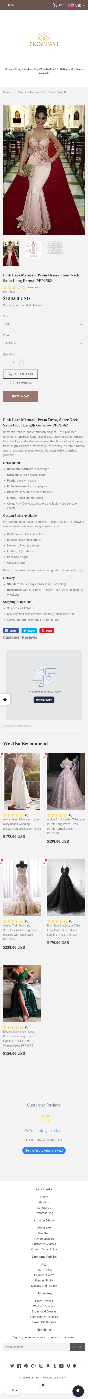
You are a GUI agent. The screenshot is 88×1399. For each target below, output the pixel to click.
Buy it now (20, 396)
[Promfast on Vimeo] (68, 1366)
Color (6, 335)
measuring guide (47, 570)
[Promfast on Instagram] (41, 1366)
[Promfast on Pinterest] (26, 1366)
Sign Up (77, 1347)
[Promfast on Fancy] (74, 1366)
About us (44, 1202)
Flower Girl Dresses (44, 1322)
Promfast (33, 1377)
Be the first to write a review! (44, 1150)
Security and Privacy (44, 1285)
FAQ (42, 619)
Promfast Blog (44, 1213)
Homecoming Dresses (44, 1316)
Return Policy (25, 619)
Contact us (44, 1207)
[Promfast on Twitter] (12, 1366)
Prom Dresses (44, 1301)
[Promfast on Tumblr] (55, 1366)
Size (5, 316)
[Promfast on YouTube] (61, 1366)
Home (6, 92)
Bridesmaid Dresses (44, 1311)
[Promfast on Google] (34, 1366)
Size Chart (44, 1233)
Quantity (8, 354)
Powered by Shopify (54, 1377)
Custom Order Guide (44, 1249)
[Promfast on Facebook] (19, 1366)
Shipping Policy (44, 1280)
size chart (25, 570)
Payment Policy (44, 1275)
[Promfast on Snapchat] (48, 1366)
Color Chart (44, 1228)
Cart (62, 5)
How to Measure (44, 1238)
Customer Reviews (44, 1244)
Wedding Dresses (44, 1306)
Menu (11, 5)
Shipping (8, 305)
